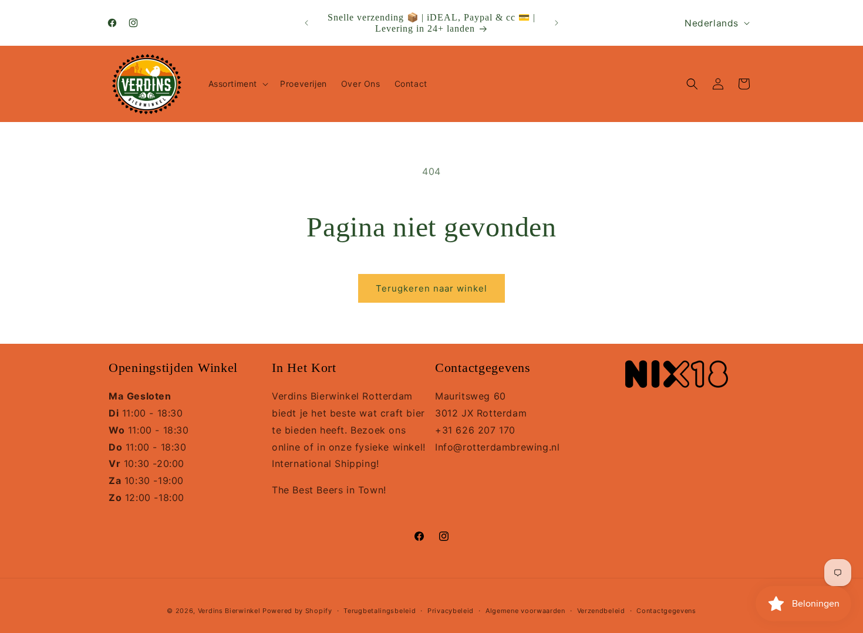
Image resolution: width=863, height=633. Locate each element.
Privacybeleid (450, 611)
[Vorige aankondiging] (306, 23)
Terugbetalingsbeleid (379, 611)
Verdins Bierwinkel (229, 611)
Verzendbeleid (601, 611)
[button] (237, 84)
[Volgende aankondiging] (556, 23)
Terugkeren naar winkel (431, 288)
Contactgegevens (666, 611)
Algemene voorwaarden (525, 611)
